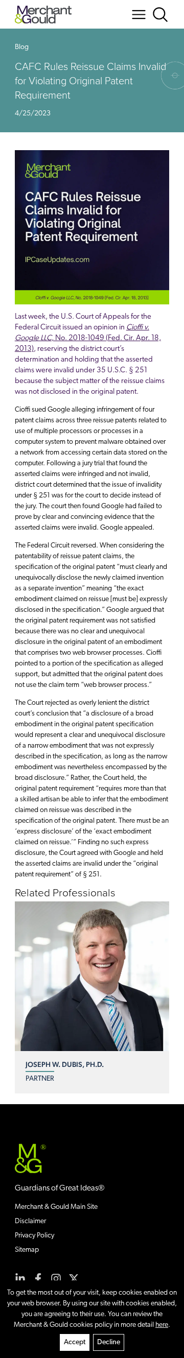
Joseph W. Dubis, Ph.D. (65, 1064)
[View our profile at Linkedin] (20, 1278)
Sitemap (27, 1250)
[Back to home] (43, 14)
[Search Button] (160, 14)
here (161, 1325)
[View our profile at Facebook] (38, 1278)
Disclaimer (30, 1221)
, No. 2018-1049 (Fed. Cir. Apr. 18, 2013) (88, 338)
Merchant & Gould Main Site (56, 1207)
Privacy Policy (34, 1236)
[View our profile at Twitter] (73, 1278)
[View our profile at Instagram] (56, 1278)
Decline (108, 1342)
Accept (74, 1342)
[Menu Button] (139, 14)
